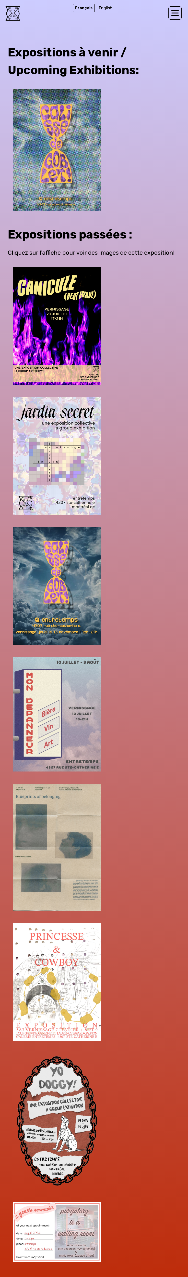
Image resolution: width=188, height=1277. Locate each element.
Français (84, 8)
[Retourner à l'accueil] (13, 14)
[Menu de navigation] (175, 13)
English (105, 8)
